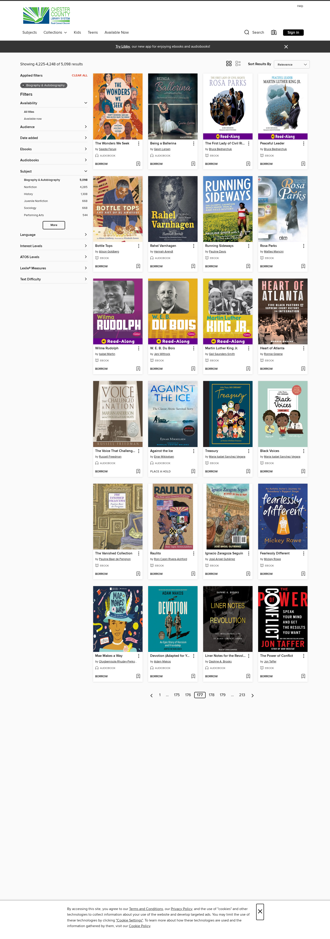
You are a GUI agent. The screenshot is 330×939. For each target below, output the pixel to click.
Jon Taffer (270, 661)
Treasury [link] (211, 451)
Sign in (293, 32)
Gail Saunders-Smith (222, 354)
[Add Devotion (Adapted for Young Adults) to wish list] (193, 677)
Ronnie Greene (273, 354)
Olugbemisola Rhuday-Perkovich (118, 661)
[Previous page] (151, 695)
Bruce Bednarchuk (220, 149)
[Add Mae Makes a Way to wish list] (138, 677)
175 (177, 695)
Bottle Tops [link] (103, 246)
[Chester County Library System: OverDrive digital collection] (46, 15)
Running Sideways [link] (219, 246)
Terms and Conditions (146, 909)
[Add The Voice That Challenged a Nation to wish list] (138, 472)
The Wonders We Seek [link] (112, 144)
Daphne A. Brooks (220, 661)
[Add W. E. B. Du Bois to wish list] (193, 369)
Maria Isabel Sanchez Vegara (227, 456)
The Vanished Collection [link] (113, 553)
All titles (29, 112)
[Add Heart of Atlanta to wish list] (303, 369)
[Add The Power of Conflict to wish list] (303, 677)
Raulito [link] (155, 553)
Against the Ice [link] (161, 451)
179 (223, 695)
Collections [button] (54, 32)
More (54, 225)
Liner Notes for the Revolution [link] (225, 656)
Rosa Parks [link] (268, 246)
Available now (33, 119)
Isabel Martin (107, 354)
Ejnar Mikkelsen (164, 456)
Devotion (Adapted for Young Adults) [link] (170, 656)
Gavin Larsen (162, 149)
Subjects (29, 32)
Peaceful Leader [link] (272, 144)
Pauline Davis (217, 251)
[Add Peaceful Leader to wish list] (303, 164)
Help (300, 6)
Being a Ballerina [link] (163, 144)
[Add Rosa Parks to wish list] (303, 267)
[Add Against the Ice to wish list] (193, 472)
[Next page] (252, 695)
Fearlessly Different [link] (275, 553)
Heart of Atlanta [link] (272, 348)
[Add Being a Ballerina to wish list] (193, 164)
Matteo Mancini (274, 251)
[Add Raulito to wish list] (193, 574)
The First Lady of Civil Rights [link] (225, 144)
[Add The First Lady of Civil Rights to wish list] (248, 164)
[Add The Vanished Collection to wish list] (138, 574)
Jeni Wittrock (162, 354)
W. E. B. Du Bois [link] (162, 348)
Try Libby (123, 46)
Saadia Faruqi (107, 149)
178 (211, 695)
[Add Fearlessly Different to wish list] (303, 574)
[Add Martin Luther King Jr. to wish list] (248, 369)
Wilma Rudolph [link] (107, 348)
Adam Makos (162, 661)
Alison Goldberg (109, 251)
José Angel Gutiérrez (222, 559)
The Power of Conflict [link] (276, 656)
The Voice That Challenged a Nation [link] (115, 451)
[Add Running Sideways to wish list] (248, 267)
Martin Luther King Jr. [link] (221, 348)
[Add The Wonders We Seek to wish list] (138, 164)
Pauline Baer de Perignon (115, 559)
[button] (253, 33)
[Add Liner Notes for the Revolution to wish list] (248, 677)
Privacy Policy (181, 909)
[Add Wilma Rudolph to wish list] (138, 369)
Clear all (80, 75)
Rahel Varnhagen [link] (163, 246)
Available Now (117, 32)
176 (188, 695)
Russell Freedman (110, 456)
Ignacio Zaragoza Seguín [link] (224, 553)
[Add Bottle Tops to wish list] (138, 267)
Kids (77, 32)
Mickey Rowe (272, 559)
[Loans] (274, 33)
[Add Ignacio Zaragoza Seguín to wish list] (248, 574)
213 (242, 695)
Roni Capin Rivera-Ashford (170, 559)
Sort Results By (259, 64)
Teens (93, 32)
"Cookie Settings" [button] (129, 920)
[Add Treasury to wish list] (248, 472)
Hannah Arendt (163, 251)
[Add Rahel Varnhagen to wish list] (193, 267)
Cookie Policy (139, 926)
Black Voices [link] (269, 451)
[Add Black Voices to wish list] (303, 472)
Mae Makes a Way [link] (109, 656)
